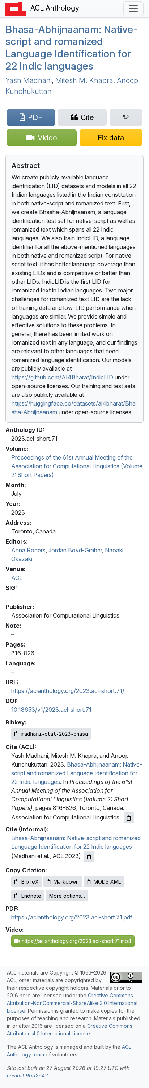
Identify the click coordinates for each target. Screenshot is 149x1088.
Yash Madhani (28, 80)
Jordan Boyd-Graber (75, 550)
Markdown (66, 882)
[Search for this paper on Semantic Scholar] (126, 117)
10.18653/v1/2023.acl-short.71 (51, 709)
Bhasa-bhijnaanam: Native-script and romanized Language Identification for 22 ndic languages (71, 47)
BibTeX (30, 882)
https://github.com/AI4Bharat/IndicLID (62, 377)
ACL (16, 577)
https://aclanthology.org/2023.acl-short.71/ (67, 690)
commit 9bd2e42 (27, 1075)
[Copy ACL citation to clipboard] (129, 817)
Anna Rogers (28, 550)
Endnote (31, 896)
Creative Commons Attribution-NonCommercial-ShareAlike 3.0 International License (72, 1003)
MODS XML (107, 882)
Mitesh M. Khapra (84, 80)
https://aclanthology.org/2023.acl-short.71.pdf (71, 917)
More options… (67, 896)
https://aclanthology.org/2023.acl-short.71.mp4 (75, 941)
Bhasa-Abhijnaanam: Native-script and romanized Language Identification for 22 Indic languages (76, 773)
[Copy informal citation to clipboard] (89, 856)
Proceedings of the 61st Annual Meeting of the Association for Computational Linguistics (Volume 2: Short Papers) (76, 466)
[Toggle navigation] (133, 8)
